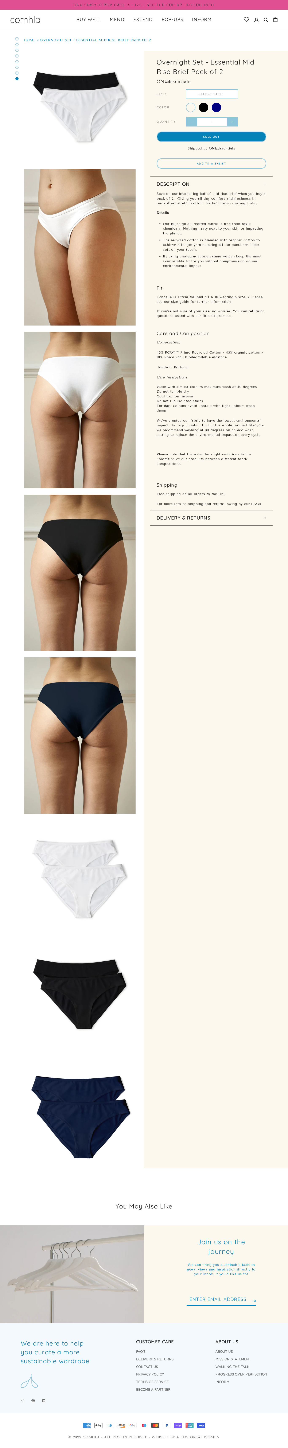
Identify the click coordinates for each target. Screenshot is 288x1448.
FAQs (256, 504)
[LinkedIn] (43, 1400)
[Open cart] (275, 19)
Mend (117, 19)
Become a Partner (153, 1389)
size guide (180, 302)
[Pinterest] (33, 1400)
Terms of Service (152, 1382)
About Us (224, 1351)
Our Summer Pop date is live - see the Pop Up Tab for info (144, 5)
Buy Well (88, 19)
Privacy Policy (150, 1374)
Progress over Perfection (241, 1374)
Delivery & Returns (183, 518)
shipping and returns (206, 504)
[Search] (266, 19)
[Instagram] (22, 1400)
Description (173, 184)
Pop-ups (172, 19)
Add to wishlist (211, 163)
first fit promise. (217, 316)
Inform (201, 19)
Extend (143, 19)
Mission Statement (233, 1359)
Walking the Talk (232, 1367)
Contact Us (147, 1367)
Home (30, 40)
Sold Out (211, 136)
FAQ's (141, 1351)
